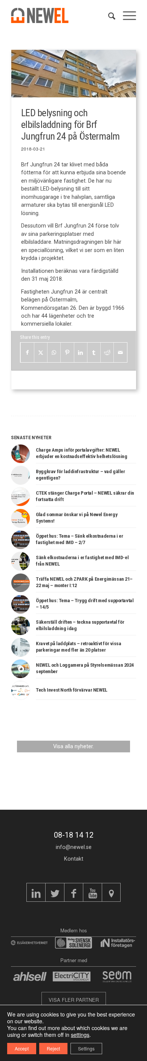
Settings (86, 1048)
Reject (53, 1048)
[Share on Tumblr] (93, 352)
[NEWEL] (44, 15)
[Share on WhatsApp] (53, 352)
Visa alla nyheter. (73, 746)
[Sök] (108, 15)
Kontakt (73, 859)
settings (80, 1034)
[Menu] (125, 15)
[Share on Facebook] (27, 352)
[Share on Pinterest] (67, 352)
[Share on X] (40, 352)
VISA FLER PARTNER (74, 999)
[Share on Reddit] (107, 352)
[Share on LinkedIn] (80, 352)
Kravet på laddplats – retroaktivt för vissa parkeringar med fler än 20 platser (78, 646)
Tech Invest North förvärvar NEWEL (71, 690)
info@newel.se (74, 847)
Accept (22, 1048)
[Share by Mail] (120, 352)
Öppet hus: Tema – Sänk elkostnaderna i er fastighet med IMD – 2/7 (79, 539)
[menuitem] (108, 15)
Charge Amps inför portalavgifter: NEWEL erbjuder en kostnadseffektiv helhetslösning (81, 453)
